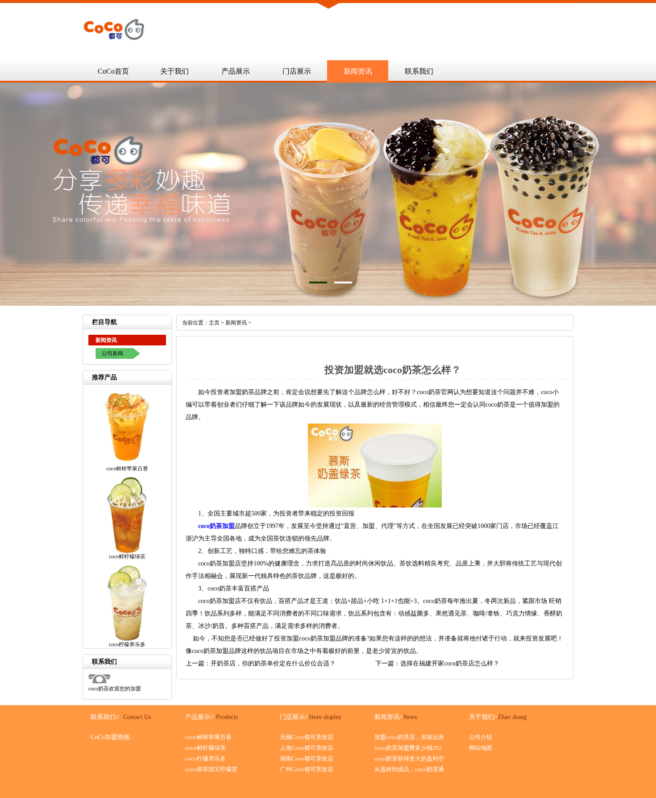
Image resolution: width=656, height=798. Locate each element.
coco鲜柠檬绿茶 (205, 747)
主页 (214, 323)
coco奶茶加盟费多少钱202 (408, 747)
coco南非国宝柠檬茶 (211, 769)
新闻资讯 (358, 71)
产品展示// (199, 717)
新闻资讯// (388, 717)
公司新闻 (112, 353)
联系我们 (419, 71)
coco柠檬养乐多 (205, 758)
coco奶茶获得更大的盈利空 (409, 758)
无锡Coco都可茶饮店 (306, 737)
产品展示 (235, 71)
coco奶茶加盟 (216, 526)
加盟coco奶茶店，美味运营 (409, 737)
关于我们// (483, 717)
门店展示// (294, 717)
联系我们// (105, 717)
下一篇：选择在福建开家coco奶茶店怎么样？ (437, 663)
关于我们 (174, 71)
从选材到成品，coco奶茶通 (409, 769)
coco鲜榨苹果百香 (208, 737)
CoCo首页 (113, 71)
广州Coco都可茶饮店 (306, 769)
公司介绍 (480, 737)
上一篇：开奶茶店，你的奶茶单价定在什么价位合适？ (261, 663)
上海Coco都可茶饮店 (306, 747)
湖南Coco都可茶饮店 (306, 758)
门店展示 (296, 71)
